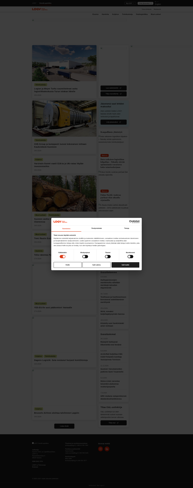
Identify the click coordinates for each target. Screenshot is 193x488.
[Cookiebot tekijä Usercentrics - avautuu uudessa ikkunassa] (131, 221)
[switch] (85, 256)
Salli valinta (96, 265)
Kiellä (68, 265)
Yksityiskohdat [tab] (96, 228)
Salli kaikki (125, 265)
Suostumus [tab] (66, 228)
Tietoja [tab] (126, 228)
